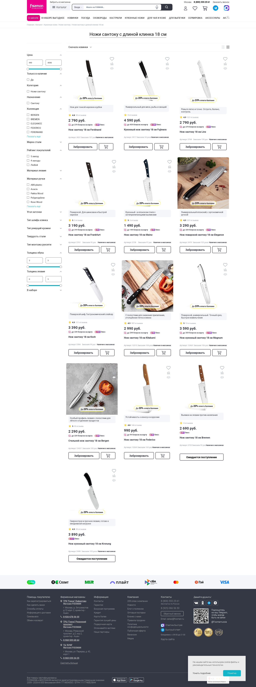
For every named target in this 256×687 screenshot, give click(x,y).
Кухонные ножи (134, 18)
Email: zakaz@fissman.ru (172, 619)
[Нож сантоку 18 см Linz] (203, 80)
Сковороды (100, 18)
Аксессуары (212, 18)
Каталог (61, 7)
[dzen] (215, 603)
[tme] (209, 603)
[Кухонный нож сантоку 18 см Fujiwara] (146, 79)
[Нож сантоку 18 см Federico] (147, 388)
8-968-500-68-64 (71, 640)
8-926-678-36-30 (71, 617)
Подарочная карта (103, 624)
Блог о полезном (135, 609)
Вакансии (132, 634)
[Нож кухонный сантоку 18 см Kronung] (92, 492)
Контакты (99, 601)
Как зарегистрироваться (39, 601)
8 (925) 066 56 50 (170, 608)
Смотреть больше (69, 663)
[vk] (196, 603)
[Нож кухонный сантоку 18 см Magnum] (203, 286)
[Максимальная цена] (54, 63)
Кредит (97, 612)
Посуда (85, 18)
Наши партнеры (101, 632)
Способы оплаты (35, 609)
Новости (131, 605)
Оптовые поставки (136, 612)
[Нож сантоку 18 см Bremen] (201, 387)
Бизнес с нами (134, 616)
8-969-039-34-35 (71, 658)
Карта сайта (168, 639)
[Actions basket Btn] (205, 8)
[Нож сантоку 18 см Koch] (91, 285)
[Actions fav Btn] (195, 8)
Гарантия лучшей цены (105, 620)
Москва (187, 2)
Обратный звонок (172, 614)
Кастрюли (116, 18)
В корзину (106, 146)
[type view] (223, 47)
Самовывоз (32, 616)
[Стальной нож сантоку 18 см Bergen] (92, 389)
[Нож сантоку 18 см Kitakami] (147, 286)
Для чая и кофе (156, 18)
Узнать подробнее (202, 673)
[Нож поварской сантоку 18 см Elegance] (203, 183)
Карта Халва (100, 616)
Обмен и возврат (35, 620)
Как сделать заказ (36, 605)
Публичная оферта (136, 631)
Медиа (130, 638)
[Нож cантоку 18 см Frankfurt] (92, 183)
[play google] (136, 681)
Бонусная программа (104, 609)
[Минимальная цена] (35, 63)
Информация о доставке (39, 612)
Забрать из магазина (60, 2)
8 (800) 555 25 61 (202, 2)
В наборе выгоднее (52, 18)
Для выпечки (177, 18)
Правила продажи (136, 620)
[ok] (202, 603)
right (227, 17)
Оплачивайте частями (104, 628)
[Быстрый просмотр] (112, 69)
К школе (33, 18)
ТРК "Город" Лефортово (74, 601)
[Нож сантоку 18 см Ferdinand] (91, 79)
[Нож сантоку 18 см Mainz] (147, 183)
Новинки (72, 18)
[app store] (119, 681)
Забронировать (82, 146)
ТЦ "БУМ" (67, 645)
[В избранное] (112, 59)
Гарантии (98, 605)
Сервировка (195, 18)
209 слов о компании (137, 601)
